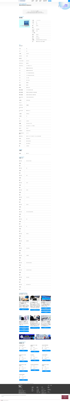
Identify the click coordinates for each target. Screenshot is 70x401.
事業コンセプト (33, 390)
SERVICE (37, 0)
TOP (19, 383)
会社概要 (32, 389)
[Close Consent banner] (69, 394)
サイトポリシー (43, 389)
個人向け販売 (38, 390)
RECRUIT (40, 0)
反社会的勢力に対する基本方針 (44, 392)
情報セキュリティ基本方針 (44, 390)
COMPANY (33, 0)
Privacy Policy (3, 396)
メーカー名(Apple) (27, 383)
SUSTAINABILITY (45, 0)
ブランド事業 (38, 389)
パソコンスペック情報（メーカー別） (23, 383)
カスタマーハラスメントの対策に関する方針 (44, 393)
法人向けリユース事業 (38, 392)
